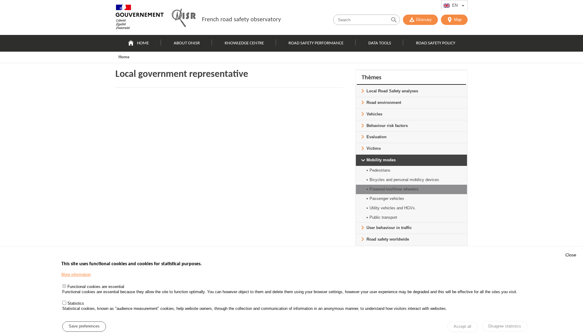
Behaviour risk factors (387, 125)
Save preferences (84, 326)
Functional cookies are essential (95, 287)
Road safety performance (315, 43)
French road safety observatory (241, 20)
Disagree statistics (504, 326)
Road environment (384, 102)
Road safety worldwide (388, 239)
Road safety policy (435, 43)
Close (570, 254)
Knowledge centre (244, 43)
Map (458, 19)
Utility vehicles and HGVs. (393, 208)
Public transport (383, 217)
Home (143, 43)
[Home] (139, 18)
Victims (374, 148)
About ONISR (187, 43)
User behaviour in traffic (389, 227)
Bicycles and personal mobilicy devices (404, 179)
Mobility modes (381, 160)
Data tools (379, 43)
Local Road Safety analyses (392, 91)
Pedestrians (380, 170)
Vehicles (374, 114)
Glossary (424, 19)
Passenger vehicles (387, 198)
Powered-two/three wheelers (394, 189)
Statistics (75, 303)
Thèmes (371, 78)
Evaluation (377, 137)
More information (76, 274)
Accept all (462, 326)
